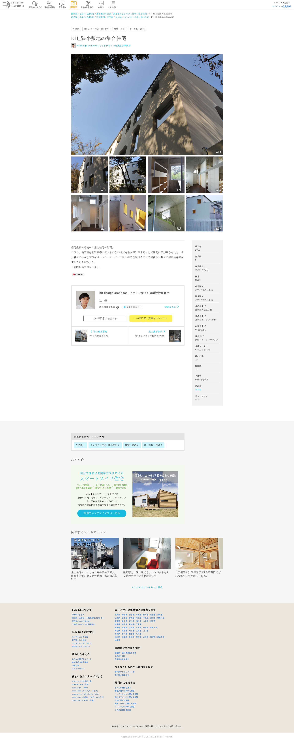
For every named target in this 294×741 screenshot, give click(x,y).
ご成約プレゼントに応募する (83, 624)
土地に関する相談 (122, 700)
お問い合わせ (175, 726)
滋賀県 (117, 627)
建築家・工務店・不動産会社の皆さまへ (88, 618)
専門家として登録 (79, 640)
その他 (76, 29)
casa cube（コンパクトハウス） (85, 691)
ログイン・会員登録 (281, 6)
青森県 (124, 615)
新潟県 (117, 621)
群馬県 (131, 618)
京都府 (124, 627)
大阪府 (131, 627)
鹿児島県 (160, 637)
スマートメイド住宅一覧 (82, 681)
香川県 (124, 634)
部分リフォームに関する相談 (126, 697)
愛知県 (131, 624)
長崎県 (131, 637)
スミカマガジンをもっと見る (147, 587)
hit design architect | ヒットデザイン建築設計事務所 (104, 45)
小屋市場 (75, 665)
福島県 (160, 615)
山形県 (153, 615)
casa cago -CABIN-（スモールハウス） (88, 697)
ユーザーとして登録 (80, 637)
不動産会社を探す (122, 659)
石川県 (131, 621)
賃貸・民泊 (119, 29)
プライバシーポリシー (132, 726)
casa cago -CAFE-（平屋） (83, 700)
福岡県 (117, 637)
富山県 (124, 621)
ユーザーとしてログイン (82, 643)
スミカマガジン (78, 669)
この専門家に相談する (105, 318)
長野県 (153, 621)
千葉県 (145, 618)
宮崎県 (153, 637)
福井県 (138, 621)
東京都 (198, 389)
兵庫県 (138, 627)
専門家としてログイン (81, 646)
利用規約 (116, 726)
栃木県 (124, 618)
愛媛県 (131, 634)
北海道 (117, 615)
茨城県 (117, 618)
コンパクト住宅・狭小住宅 (96, 29)
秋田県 (145, 615)
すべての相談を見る (123, 688)
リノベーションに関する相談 (126, 694)
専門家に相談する (125, 682)
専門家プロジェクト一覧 (125, 672)
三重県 (138, 624)
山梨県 (145, 621)
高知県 (138, 634)
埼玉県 (138, 618)
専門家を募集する (122, 675)
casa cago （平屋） (80, 688)
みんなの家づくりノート (82, 659)
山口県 (145, 631)
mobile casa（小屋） (81, 684)
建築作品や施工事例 (80, 662)
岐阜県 (117, 624)
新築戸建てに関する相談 (125, 691)
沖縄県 (117, 640)
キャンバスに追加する (149, 101)
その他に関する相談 (123, 710)
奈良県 (145, 627)
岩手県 (131, 615)
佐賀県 (124, 637)
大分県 (145, 637)
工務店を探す (120, 656)
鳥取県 (117, 631)
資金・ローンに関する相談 (125, 703)
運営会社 (149, 726)
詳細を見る (170, 307)
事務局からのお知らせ (81, 621)
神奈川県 (160, 618)
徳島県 (117, 634)
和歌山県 (153, 627)
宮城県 (138, 615)
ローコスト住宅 (137, 29)
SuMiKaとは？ (78, 615)
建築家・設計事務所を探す (125, 653)
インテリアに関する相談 (125, 707)
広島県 (138, 631)
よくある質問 (161, 726)
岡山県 (131, 631)
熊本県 (138, 637)
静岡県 (124, 624)
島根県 (124, 631)
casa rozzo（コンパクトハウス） (86, 694)
